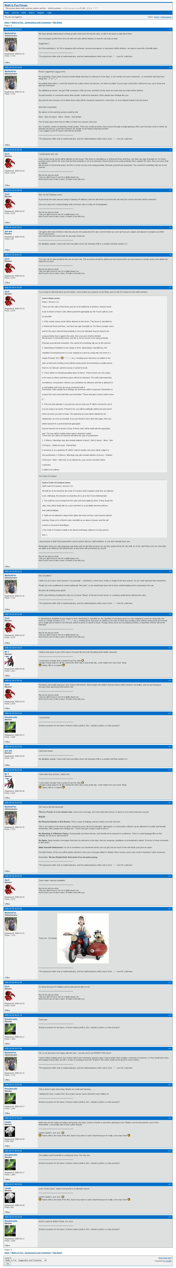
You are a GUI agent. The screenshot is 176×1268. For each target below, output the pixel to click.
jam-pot (8, 231)
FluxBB (168, 1261)
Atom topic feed (164, 1258)
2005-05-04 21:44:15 (13, 803)
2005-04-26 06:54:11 (13, 255)
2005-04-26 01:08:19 (13, 190)
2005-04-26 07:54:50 (13, 287)
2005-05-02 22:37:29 (13, 747)
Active (156, 17)
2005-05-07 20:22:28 (13, 1217)
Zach (7, 154)
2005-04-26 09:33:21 (13, 571)
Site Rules (57, 22)
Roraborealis (11, 717)
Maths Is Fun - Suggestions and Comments (31, 22)
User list (15, 13)
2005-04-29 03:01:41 (13, 713)
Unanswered (166, 17)
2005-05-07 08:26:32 (13, 1184)
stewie (8, 1122)
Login (49, 13)
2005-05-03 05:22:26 (13, 770)
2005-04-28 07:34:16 (13, 648)
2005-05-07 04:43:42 (13, 1085)
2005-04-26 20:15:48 (13, 614)
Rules (23, 13)
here (58, 72)
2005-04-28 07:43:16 (13, 680)
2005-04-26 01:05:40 (13, 150)
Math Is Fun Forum (16, 5)
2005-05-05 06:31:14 (13, 1015)
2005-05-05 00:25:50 (13, 909)
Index (7, 13)
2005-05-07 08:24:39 (13, 1151)
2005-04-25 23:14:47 (13, 29)
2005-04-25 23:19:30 (13, 67)
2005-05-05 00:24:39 (13, 876)
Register (40, 13)
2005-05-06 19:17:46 (13, 1049)
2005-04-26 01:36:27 (13, 227)
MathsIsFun (10, 33)
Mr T (7, 652)
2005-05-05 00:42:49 (13, 982)
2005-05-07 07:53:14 (13, 1118)
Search (32, 13)
